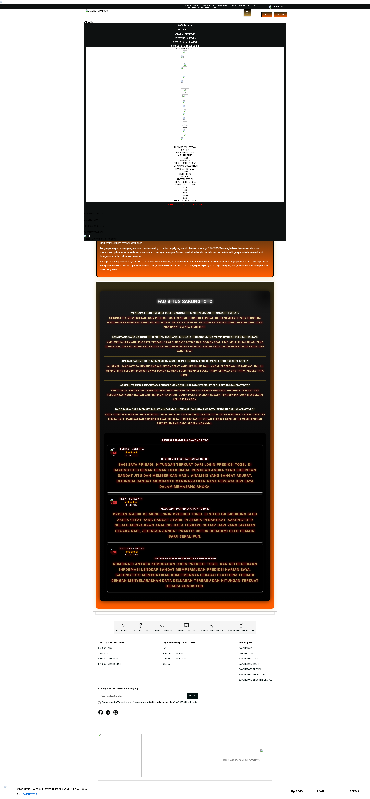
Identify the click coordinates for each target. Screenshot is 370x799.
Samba (185, 171)
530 (185, 187)
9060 (185, 198)
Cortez (185, 150)
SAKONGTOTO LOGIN (227, 5)
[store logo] (96, 14)
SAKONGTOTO (208, 5)
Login (267, 15)
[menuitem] (185, 25)
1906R (185, 195)
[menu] (185, 114)
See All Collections (185, 163)
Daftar (280, 15)
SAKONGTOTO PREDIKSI (212, 630)
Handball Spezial (185, 169)
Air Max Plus (185, 155)
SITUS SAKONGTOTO (94, 226)
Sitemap (166, 664)
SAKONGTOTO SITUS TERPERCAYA (201, 8)
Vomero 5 (185, 160)
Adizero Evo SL (185, 179)
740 (185, 190)
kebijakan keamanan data (162, 702)
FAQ (164, 648)
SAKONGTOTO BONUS (173, 653)
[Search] (247, 12)
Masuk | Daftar (192, 5)
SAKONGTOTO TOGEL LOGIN (241, 630)
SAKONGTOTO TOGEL (248, 5)
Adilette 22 (185, 174)
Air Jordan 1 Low (185, 152)
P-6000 (185, 158)
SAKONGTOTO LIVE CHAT (174, 659)
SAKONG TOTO (141, 630)
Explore (88, 22)
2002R (185, 192)
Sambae (185, 176)
